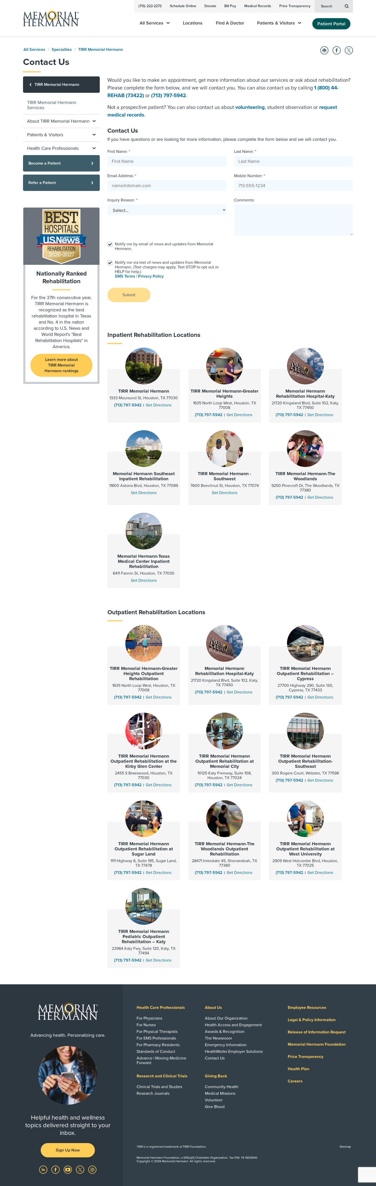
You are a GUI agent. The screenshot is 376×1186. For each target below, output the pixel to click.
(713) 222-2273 (150, 6)
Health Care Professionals (161, 1007)
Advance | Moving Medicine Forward (161, 1060)
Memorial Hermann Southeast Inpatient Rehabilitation (144, 476)
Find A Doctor (230, 23)
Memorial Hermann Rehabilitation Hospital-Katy (305, 394)
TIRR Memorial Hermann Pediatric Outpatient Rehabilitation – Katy (143, 936)
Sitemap (345, 1146)
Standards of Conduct (156, 1051)
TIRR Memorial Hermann (100, 49)
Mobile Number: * (249, 176)
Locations (193, 23)
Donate (210, 6)
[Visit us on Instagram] (92, 1169)
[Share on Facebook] (337, 50)
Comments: (244, 200)
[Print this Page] (324, 50)
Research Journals (153, 1093)
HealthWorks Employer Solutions (234, 1051)
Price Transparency (295, 6)
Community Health (221, 1087)
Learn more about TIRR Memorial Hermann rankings (62, 365)
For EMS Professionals (156, 1038)
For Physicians (149, 1018)
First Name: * (118, 151)
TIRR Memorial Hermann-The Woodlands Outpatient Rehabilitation (225, 849)
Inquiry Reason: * (122, 200)
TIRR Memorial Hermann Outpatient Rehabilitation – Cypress (305, 673)
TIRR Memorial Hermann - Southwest (224, 476)
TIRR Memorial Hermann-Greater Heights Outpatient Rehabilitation (144, 673)
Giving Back (216, 1076)
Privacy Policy (151, 276)
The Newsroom (218, 1038)
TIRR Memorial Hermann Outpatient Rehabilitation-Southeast (305, 761)
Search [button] (326, 6)
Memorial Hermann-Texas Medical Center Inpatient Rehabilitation (143, 561)
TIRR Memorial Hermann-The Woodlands (305, 476)
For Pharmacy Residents (158, 1045)
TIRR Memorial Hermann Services (51, 105)
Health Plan (298, 1068)
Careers (295, 1081)
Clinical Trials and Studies (159, 1087)
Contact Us (215, 1058)
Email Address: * (121, 176)
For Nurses (146, 1025)
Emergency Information (226, 1045)
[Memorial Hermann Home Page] (48, 18)
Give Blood (215, 1106)
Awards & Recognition (225, 1031)
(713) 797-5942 (168, 96)
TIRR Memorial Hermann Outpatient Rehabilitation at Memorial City (224, 761)
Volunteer (214, 1100)
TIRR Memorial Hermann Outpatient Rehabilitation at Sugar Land (144, 849)
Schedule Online (183, 6)
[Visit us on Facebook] (56, 1169)
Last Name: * (245, 151)
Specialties (62, 49)
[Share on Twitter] (349, 50)
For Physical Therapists (157, 1031)
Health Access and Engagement (233, 1025)
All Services (151, 23)
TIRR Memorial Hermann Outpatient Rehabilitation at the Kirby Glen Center (143, 761)
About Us (213, 1007)
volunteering (250, 107)
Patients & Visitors (276, 23)
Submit (129, 295)
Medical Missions (220, 1093)
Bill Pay (230, 6)
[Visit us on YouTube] (68, 1169)
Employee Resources (307, 1007)
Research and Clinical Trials (162, 1076)
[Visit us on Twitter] (80, 1169)
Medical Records (257, 6)
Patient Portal (331, 24)
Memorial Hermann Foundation (317, 1044)
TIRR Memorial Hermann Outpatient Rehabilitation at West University (305, 849)
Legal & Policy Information (312, 1019)
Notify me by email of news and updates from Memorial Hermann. (164, 246)
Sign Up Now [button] (68, 1150)
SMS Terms (125, 276)
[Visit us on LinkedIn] (43, 1169)
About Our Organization (226, 1018)
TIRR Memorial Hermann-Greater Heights (224, 394)
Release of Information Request (317, 1032)
